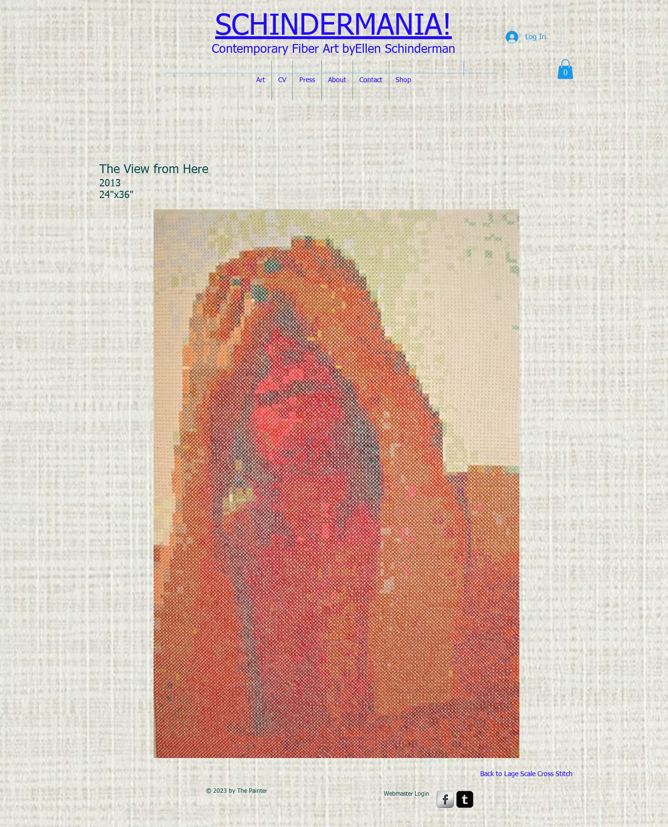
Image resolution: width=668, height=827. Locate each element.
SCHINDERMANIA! (333, 26)
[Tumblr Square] (464, 799)
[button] (565, 69)
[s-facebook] (445, 799)
